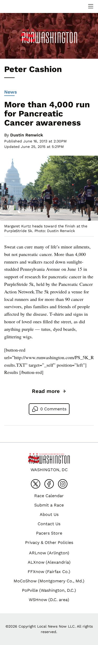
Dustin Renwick (26, 135)
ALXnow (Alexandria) (49, 562)
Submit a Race (49, 505)
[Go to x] (35, 484)
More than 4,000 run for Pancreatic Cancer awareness (47, 114)
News (10, 92)
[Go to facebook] (49, 484)
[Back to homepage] (16, 6)
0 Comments (53, 408)
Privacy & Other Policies (49, 542)
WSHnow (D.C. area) (49, 599)
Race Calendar (49, 495)
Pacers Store (49, 533)
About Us (49, 514)
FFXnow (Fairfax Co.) (49, 571)
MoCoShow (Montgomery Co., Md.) (49, 580)
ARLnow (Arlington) (49, 552)
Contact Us (49, 523)
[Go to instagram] (62, 484)
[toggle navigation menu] (91, 6)
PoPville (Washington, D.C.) (49, 590)
